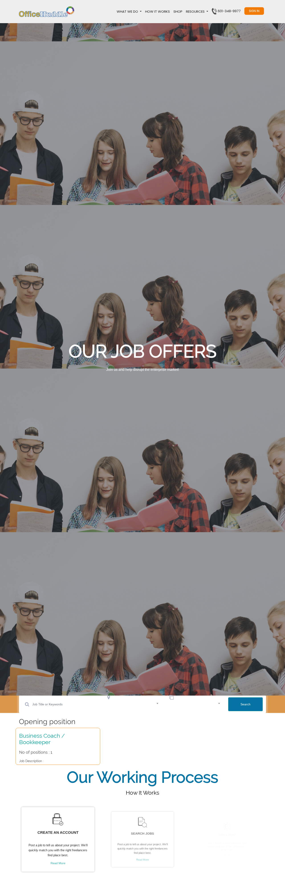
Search (245, 704)
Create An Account (58, 832)
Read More (58, 865)
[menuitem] (157, 11)
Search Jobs (142, 832)
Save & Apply (227, 832)
